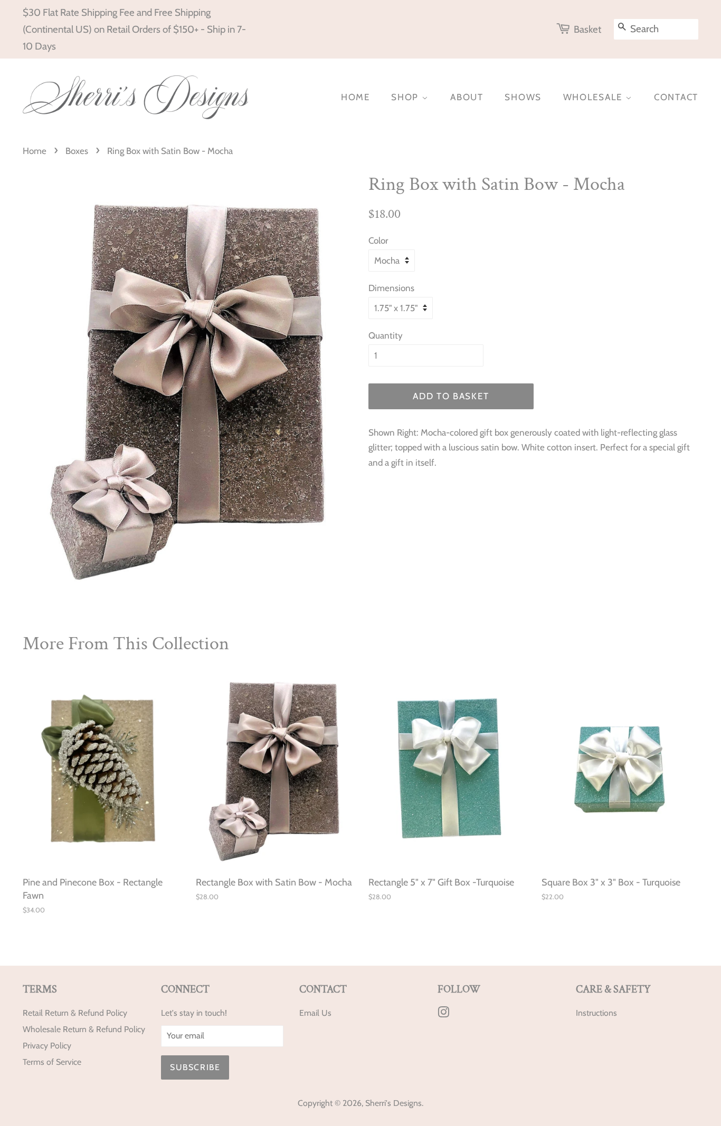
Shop (406, 97)
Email (309, 1013)
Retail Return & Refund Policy (75, 1013)
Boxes (76, 151)
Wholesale (594, 97)
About (466, 97)
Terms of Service (52, 1062)
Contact (676, 97)
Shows (523, 97)
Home (355, 97)
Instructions (596, 1013)
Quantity (385, 335)
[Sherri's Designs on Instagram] (443, 1014)
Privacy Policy (47, 1046)
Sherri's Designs (393, 1103)
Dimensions (391, 288)
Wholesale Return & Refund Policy (84, 1029)
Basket (587, 29)
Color (378, 240)
